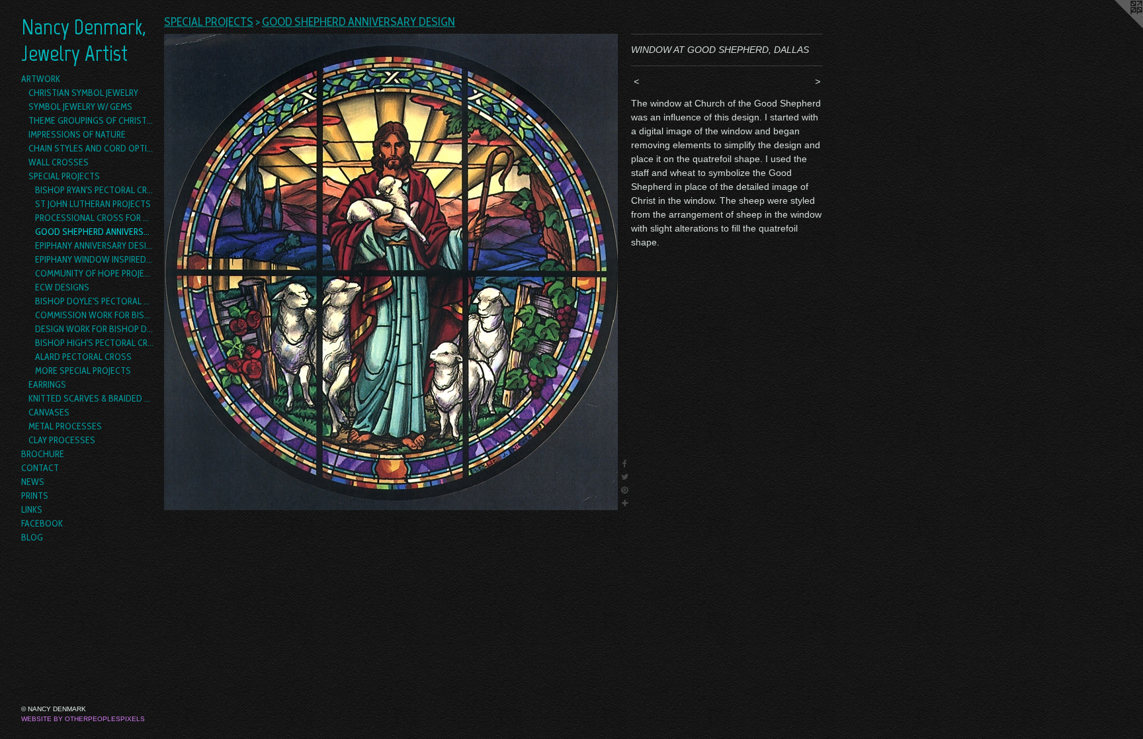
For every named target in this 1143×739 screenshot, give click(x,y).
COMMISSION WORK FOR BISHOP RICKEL (94, 315)
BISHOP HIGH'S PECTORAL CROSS (94, 343)
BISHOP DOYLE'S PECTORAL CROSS (94, 301)
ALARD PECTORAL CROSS (83, 357)
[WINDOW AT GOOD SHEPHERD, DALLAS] (391, 272)
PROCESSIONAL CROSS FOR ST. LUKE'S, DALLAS (94, 218)
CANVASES (48, 412)
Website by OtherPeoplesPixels (83, 718)
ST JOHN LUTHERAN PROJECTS (93, 204)
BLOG (32, 537)
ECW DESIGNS (62, 287)
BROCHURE (42, 454)
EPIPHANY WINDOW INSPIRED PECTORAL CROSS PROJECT (94, 259)
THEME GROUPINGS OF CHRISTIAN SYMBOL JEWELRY (91, 120)
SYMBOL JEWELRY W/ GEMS (80, 106)
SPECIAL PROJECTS (64, 176)
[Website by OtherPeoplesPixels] (1116, 26)
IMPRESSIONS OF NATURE (77, 134)
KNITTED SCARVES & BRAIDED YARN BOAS (91, 398)
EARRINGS (47, 384)
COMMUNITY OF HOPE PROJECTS (94, 273)
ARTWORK (40, 79)
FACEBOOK (42, 523)
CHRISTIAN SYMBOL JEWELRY (83, 93)
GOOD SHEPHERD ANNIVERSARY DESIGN (94, 232)
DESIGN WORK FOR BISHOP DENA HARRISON (94, 329)
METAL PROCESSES (65, 426)
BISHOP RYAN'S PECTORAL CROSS (94, 190)
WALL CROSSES (58, 162)
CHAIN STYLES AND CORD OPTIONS (91, 148)
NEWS (32, 482)
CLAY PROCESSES (61, 440)
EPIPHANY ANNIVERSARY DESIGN (94, 245)
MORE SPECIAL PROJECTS (83, 370)
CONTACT (40, 468)
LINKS (31, 509)
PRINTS (34, 495)
